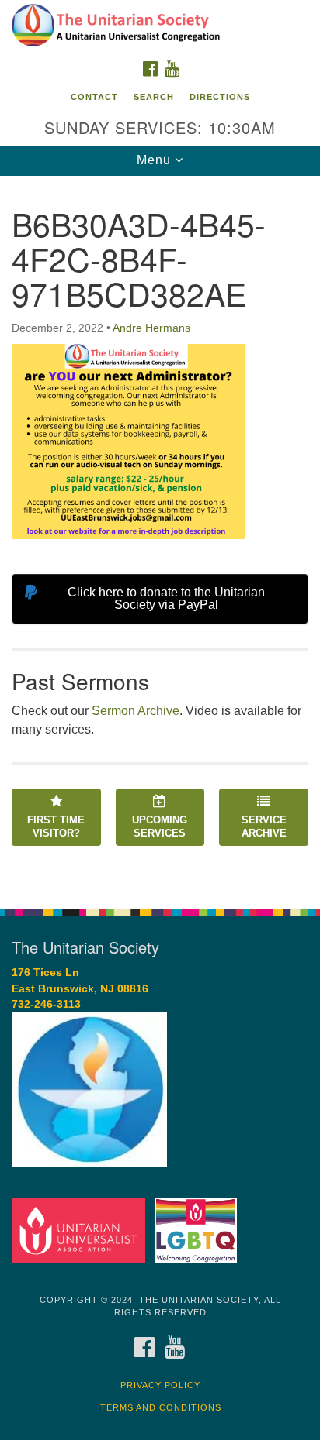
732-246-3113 (46, 1004)
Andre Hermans (151, 327)
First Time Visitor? (56, 826)
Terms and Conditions (160, 1407)
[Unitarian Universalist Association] (81, 1230)
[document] (160, 534)
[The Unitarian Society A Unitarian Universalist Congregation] (160, 26)
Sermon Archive (135, 710)
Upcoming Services (159, 826)
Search (154, 96)
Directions (220, 96)
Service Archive (264, 826)
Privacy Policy (160, 1385)
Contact (94, 96)
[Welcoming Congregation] (199, 1230)
